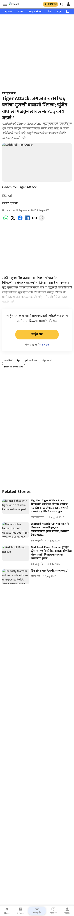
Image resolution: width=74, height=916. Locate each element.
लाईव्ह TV (53, 913)
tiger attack (47, 360)
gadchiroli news (31, 360)
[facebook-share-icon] (20, 220)
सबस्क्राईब (52, 4)
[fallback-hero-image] (15, 506)
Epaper (8, 11)
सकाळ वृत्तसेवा (10, 203)
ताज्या (20, 11)
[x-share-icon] (13, 220)
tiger (19, 360)
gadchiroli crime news (13, 367)
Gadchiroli (8, 360)
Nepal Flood (35, 11)
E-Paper (20, 913)
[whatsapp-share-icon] (6, 220)
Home (7, 913)
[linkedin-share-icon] (27, 220)
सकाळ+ (67, 913)
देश (49, 11)
